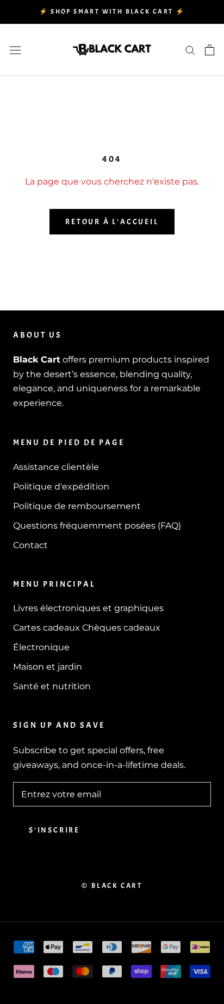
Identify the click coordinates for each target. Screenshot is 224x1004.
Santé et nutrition (52, 686)
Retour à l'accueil (111, 221)
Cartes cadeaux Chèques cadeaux (86, 627)
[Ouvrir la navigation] (15, 50)
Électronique (41, 647)
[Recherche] (190, 49)
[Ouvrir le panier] (209, 50)
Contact (30, 545)
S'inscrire (54, 830)
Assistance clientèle (56, 467)
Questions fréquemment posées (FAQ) (97, 525)
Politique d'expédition (61, 486)
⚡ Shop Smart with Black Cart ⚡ (112, 11)
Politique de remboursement (77, 506)
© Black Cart (112, 885)
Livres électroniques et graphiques (88, 608)
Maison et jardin (47, 667)
